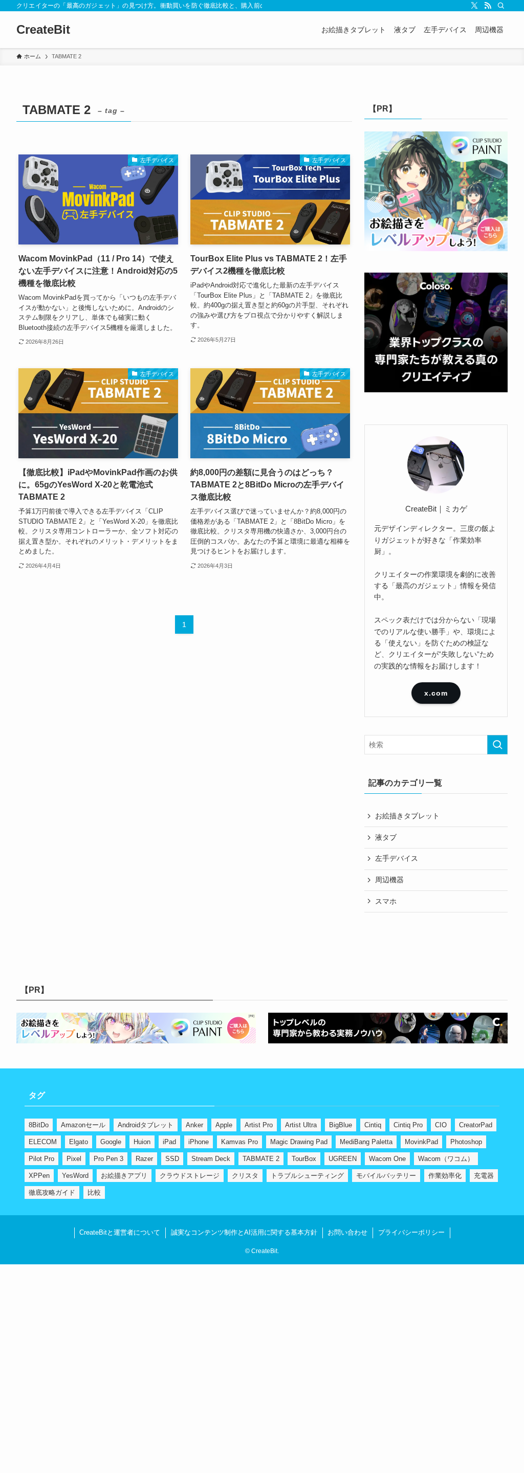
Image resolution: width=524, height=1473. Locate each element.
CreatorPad (475, 1125)
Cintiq (372, 1125)
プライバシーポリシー (411, 1232)
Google (110, 1142)
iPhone (198, 1142)
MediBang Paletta (366, 1142)
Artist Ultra (301, 1125)
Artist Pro (259, 1125)
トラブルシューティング (307, 1175)
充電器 (484, 1175)
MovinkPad (421, 1142)
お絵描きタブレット (407, 816)
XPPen (39, 1175)
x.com (436, 693)
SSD (172, 1159)
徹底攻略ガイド (52, 1192)
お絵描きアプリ (124, 1175)
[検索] (501, 5)
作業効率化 (445, 1175)
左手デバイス (396, 858)
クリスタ (245, 1175)
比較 (94, 1192)
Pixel (74, 1159)
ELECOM (43, 1142)
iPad (169, 1142)
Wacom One (387, 1159)
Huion (142, 1142)
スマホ (386, 901)
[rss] (487, 5)
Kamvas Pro (239, 1142)
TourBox (304, 1159)
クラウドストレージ (190, 1175)
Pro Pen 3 (108, 1159)
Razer (144, 1159)
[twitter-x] (474, 5)
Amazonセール (83, 1125)
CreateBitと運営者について (119, 1232)
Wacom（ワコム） (446, 1159)
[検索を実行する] (497, 744)
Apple (223, 1125)
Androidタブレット (145, 1125)
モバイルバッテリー (386, 1175)
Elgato (78, 1142)
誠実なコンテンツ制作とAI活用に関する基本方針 (244, 1232)
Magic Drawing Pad (299, 1142)
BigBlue (340, 1125)
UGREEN (343, 1159)
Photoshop (466, 1142)
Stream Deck (210, 1159)
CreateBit (43, 30)
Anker (194, 1125)
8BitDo (39, 1125)
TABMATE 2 (261, 1159)
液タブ (386, 837)
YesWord (75, 1175)
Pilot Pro (41, 1159)
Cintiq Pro (408, 1125)
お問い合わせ (347, 1232)
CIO (441, 1125)
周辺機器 (389, 880)
